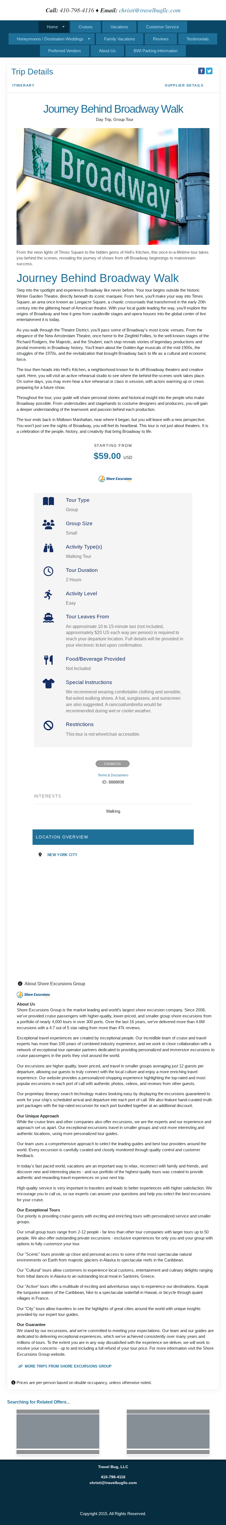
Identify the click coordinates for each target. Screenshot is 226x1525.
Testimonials (198, 39)
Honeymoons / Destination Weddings (50, 39)
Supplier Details (184, 85)
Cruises (86, 26)
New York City (62, 855)
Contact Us (112, 764)
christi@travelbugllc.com (150, 10)
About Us (107, 50)
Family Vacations (119, 39)
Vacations (119, 26)
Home (52, 26)
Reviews (161, 39)
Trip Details (32, 71)
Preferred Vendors (64, 50)
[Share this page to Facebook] (201, 71)
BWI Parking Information (155, 50)
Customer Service (162, 26)
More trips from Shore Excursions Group (68, 1366)
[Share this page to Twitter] (209, 71)
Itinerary (23, 85)
